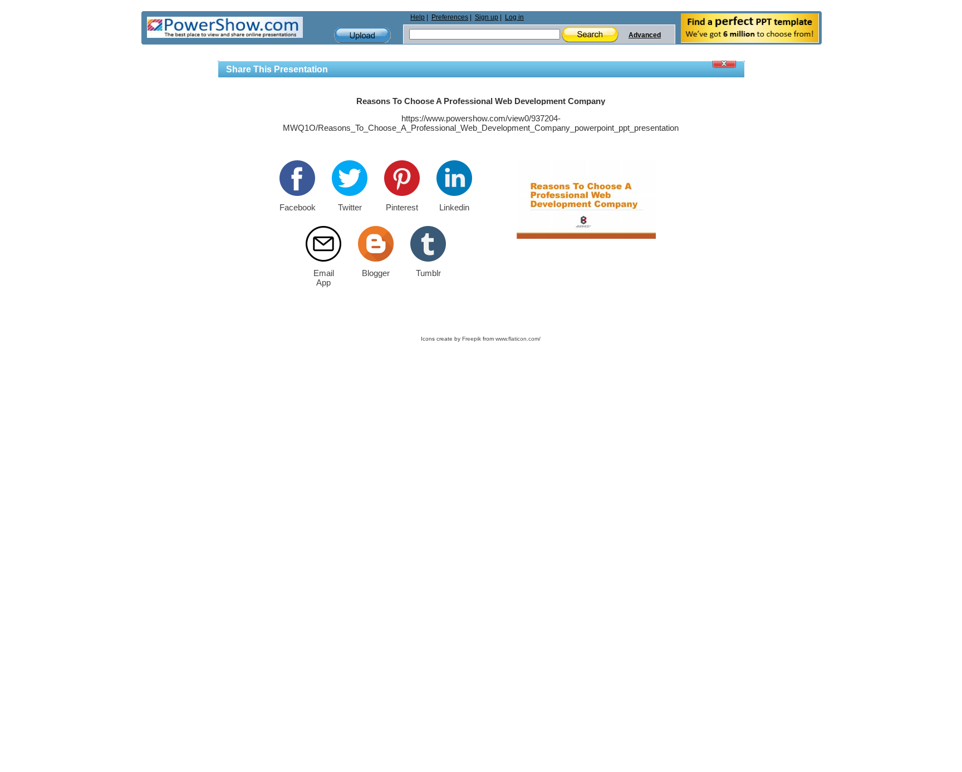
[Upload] (362, 35)
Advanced (645, 35)
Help (417, 17)
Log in (514, 17)
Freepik (471, 339)
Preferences (449, 17)
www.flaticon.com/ (518, 339)
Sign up (486, 17)
